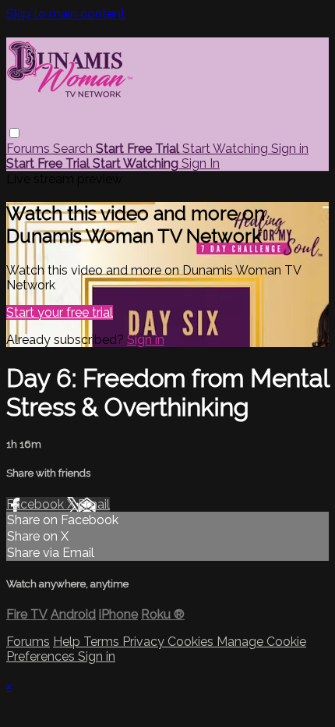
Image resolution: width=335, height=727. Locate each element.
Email (94, 504)
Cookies (192, 641)
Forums (29, 148)
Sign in (290, 148)
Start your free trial (59, 312)
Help (68, 641)
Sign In (201, 163)
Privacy (145, 641)
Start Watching (226, 148)
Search (74, 148)
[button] (14, 133)
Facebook (36, 504)
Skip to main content (65, 13)
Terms (102, 641)
